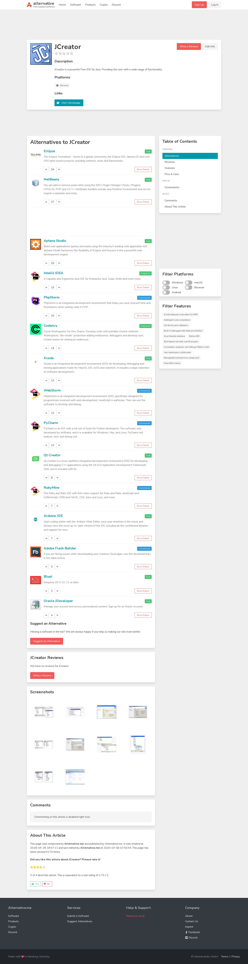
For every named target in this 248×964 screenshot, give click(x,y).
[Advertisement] (124, 26)
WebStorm (52, 390)
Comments (170, 200)
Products (90, 5)
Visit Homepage (70, 103)
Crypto (104, 5)
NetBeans (51, 179)
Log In (214, 5)
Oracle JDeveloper (58, 601)
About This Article (175, 206)
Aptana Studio (55, 240)
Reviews (169, 162)
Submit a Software (78, 916)
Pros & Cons (171, 174)
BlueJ (48, 576)
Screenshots (171, 187)
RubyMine (51, 487)
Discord (116, 5)
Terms (224, 956)
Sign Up (199, 5)
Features (169, 168)
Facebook (194, 932)
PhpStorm (52, 297)
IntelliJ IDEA (53, 273)
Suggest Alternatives (79, 921)
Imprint (189, 927)
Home (62, 5)
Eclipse (49, 151)
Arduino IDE (53, 516)
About (188, 916)
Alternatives (171, 156)
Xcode (49, 358)
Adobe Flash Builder (60, 548)
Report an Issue (135, 916)
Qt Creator (52, 455)
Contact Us (191, 921)
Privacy (235, 956)
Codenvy (50, 325)
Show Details (143, 169)
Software (75, 5)
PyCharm (51, 423)
